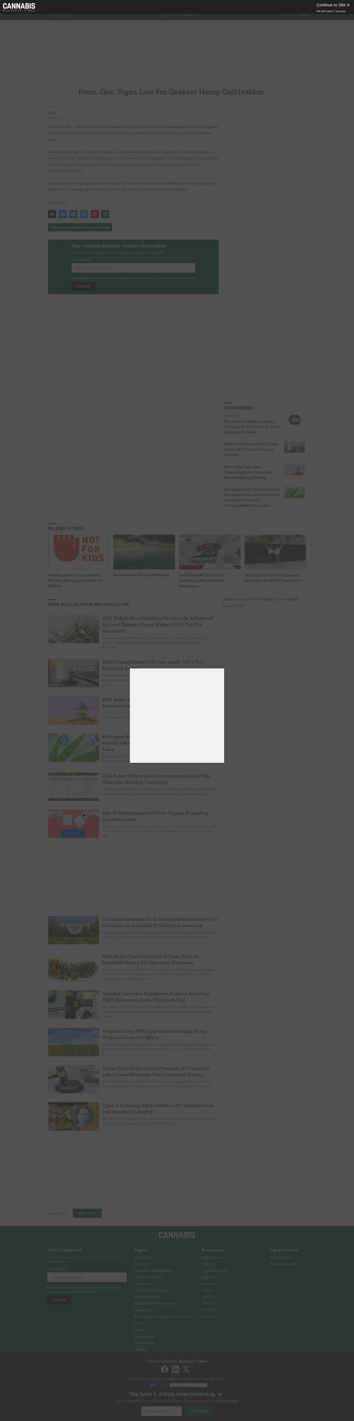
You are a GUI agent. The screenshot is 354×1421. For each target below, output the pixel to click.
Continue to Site (333, 5)
